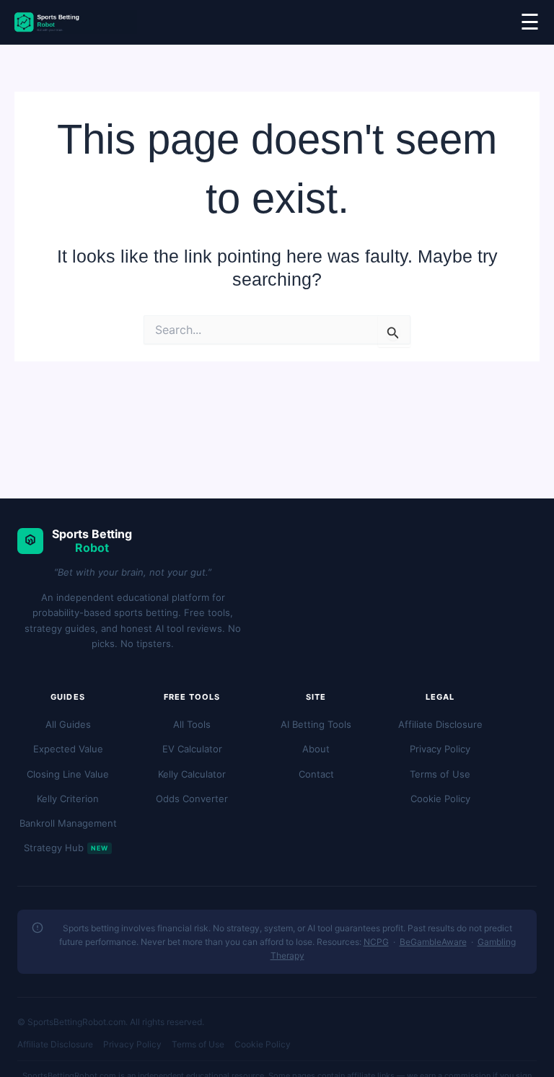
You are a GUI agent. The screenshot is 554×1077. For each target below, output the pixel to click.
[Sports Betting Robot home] (75, 22)
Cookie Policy (440, 798)
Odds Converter (192, 798)
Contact (316, 774)
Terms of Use (440, 774)
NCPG (376, 941)
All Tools (192, 724)
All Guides (68, 724)
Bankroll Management (68, 823)
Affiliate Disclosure (440, 724)
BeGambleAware (433, 941)
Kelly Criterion (68, 798)
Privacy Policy (440, 749)
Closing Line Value (68, 774)
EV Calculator (192, 749)
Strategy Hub (66, 847)
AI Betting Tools (316, 724)
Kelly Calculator (192, 774)
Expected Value (68, 749)
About (316, 749)
